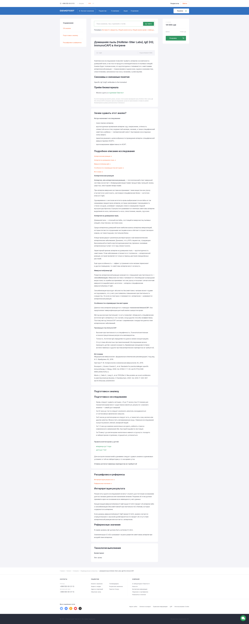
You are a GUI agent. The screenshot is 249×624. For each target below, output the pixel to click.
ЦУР (171, 606)
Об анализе (67, 28)
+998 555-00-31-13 (68, 3)
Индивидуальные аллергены (89, 571)
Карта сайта (133, 606)
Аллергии (76, 571)
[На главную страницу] (67, 11)
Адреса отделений (97, 589)
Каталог (69, 571)
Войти (185, 3)
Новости (135, 586)
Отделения (134, 11)
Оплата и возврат (145, 606)
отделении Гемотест (116, 93)
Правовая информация (160, 606)
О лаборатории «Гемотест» (141, 583)
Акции (126, 11)
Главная (62, 571)
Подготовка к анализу (70, 35)
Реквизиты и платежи (139, 594)
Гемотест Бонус (114, 589)
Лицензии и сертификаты (140, 592)
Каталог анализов (97, 583)
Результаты (175, 3)
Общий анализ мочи (125, 30)
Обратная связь (96, 592)
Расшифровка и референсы (72, 42)
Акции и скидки (96, 586)
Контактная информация (139, 589)
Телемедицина (114, 583)
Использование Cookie (182, 606)
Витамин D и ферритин (109, 30)
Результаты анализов (116, 586)
